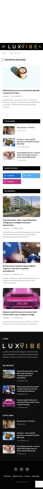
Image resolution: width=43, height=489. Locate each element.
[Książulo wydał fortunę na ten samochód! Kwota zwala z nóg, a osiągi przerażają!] (21, 298)
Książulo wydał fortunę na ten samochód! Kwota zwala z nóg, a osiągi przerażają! (28, 402)
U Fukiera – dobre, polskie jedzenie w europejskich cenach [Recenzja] (28, 142)
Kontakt (7, 476)
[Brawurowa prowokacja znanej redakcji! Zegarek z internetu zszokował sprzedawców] (21, 252)
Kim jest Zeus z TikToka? (26, 127)
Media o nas (17, 476)
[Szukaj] (39, 46)
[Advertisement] (21, 21)
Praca (27, 476)
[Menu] (3, 46)
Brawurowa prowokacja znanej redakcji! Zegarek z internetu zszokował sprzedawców (19, 268)
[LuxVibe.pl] (22, 46)
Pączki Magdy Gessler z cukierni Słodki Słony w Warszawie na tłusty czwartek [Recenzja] (28, 155)
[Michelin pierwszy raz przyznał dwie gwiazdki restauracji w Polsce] (21, 76)
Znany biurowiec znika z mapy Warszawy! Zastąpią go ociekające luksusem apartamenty (19, 222)
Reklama (35, 476)
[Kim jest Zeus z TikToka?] (9, 130)
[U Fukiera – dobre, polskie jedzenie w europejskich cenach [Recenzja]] (9, 142)
